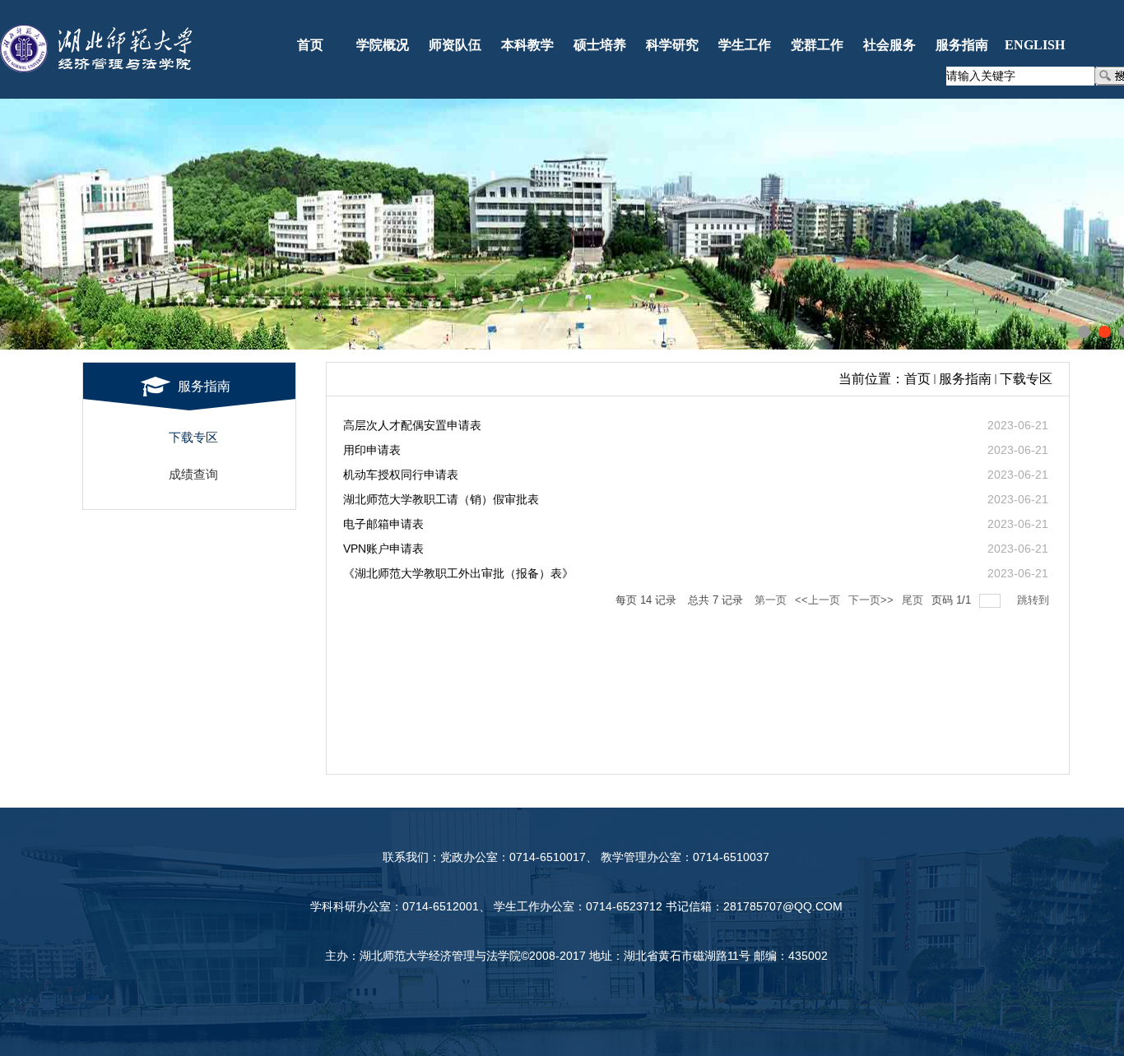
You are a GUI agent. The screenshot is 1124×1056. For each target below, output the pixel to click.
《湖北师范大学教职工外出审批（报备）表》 (458, 573)
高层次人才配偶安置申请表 (412, 425)
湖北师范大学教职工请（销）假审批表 (441, 499)
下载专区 (1026, 379)
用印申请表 (372, 449)
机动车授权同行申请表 (400, 474)
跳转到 (1034, 600)
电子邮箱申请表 (383, 523)
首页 (917, 379)
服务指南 (965, 379)
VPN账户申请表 (383, 548)
